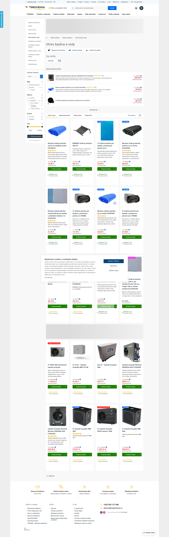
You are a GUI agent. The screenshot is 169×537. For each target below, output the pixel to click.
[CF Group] (59, 61)
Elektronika (70, 14)
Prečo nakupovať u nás (34, 511)
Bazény (30, 26)
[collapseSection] (40, 87)
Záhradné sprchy (32, 64)
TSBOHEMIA (124, 512)
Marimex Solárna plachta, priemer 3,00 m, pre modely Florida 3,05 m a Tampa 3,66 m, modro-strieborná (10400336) (131, 284)
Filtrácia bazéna (32, 33)
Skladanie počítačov (57, 513)
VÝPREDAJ (30, 14)
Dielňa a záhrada (114, 14)
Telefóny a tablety (58, 14)
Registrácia (116, 2)
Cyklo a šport (126, 14)
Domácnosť (102, 14)
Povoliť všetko (113, 261)
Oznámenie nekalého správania (84, 521)
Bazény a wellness (67, 37)
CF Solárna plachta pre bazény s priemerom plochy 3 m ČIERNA (81, 213)
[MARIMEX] (51, 61)
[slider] (27, 126)
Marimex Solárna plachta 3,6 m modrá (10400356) (70, 87)
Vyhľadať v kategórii (33, 72)
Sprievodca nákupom (34, 508)
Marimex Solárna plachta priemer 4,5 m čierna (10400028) (131, 145)
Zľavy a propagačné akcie (59, 8)
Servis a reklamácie (33, 513)
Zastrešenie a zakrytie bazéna (33, 55)
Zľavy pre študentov (33, 516)
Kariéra (76, 516)
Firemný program (32, 521)
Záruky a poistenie (57, 511)
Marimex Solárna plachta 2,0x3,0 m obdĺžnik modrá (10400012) (57, 145)
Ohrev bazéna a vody (80, 37)
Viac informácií (48, 277)
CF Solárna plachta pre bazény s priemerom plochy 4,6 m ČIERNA (130, 213)
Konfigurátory (124, 2)
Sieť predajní (78, 511)
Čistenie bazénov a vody (34, 50)
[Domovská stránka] (46, 38)
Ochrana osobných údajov (82, 518)
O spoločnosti (78, 508)
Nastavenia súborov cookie (82, 523)
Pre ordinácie (101, 2)
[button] (137, 2)
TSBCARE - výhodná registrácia (37, 523)
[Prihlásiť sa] (136, 8)
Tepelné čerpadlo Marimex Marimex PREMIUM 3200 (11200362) (74, 76)
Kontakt (76, 513)
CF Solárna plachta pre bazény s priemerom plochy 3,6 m (105, 145)
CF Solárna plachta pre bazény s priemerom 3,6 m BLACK (72, 100)
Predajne (80, 2)
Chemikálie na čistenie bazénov (34, 46)
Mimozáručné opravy (57, 516)
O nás (109, 2)
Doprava (53, 508)
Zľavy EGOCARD (32, 518)
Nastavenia (113, 266)
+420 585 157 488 (31, 2)
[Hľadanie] (41, 76)
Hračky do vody (32, 60)
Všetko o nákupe (71, 2)
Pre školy (93, 2)
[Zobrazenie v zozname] (140, 115)
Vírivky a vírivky (32, 29)
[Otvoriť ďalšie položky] (66, 169)
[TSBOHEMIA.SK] (35, 8)
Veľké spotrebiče (90, 14)
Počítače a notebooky (43, 14)
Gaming (79, 14)
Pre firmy (86, 2)
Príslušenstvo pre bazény (34, 41)
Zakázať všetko (114, 270)
